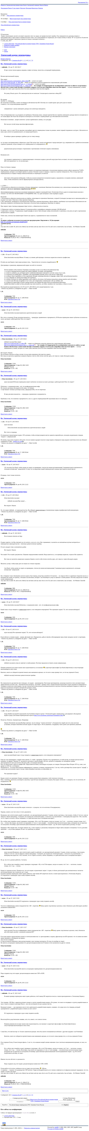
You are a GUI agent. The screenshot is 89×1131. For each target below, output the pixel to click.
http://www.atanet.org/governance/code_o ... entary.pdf (16, 85)
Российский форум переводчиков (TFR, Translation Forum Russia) (34, 43)
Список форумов (9, 43)
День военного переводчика (15, 15)
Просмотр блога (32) (14, 299)
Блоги (25, 5)
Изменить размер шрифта (11, 45)
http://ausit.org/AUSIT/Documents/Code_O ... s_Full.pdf (16, 84)
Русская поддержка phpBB (55, 1129)
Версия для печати (9, 47)
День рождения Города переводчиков (19, 22)
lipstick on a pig (17, 441)
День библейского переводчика (10, 25)
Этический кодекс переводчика (16, 55)
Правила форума (6, 59)
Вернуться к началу (6, 240)
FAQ (5, 50)
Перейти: (5, 1105)
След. (7, 1090)
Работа (46, 5)
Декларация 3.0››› (83, 2)
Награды (22, 8)
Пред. (3, 1090)
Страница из (16, 60)
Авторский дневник (33, 5)
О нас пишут (16, 8)
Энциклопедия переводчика (14, 5)
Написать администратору (32, 1128)
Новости (3, 5)
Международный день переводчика (20, 18)
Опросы (40, 8)
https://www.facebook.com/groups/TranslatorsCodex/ (48, 715)
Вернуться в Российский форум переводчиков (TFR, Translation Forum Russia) (44, 1100)
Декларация (4, 8)
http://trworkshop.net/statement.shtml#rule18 (14, 222)
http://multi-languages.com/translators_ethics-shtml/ (15, 81)
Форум (42, 5)
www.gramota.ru (20, 1101)
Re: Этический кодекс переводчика (14, 64)
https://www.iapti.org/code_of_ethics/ (11, 82)
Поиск (10, 8)
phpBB (56, 1127)
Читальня (28, 8)
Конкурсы (35, 8)
